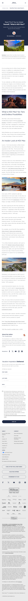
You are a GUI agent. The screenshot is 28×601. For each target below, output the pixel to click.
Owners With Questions (18, 433)
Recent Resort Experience (19, 443)
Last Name (4, 378)
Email (3, 384)
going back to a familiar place (9, 152)
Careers (3, 447)
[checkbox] (2, 391)
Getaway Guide (5, 8)
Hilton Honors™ (5, 443)
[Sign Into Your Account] (25, 2)
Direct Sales (16, 435)
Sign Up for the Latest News (14, 466)
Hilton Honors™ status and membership (11, 231)
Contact (16, 431)
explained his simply (7, 309)
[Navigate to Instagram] (19, 351)
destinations (16, 199)
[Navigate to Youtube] (15, 351)
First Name (4, 372)
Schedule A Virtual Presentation (17, 438)
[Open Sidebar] (2, 2)
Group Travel (4, 441)
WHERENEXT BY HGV (14, 476)
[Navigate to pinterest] (22, 351)
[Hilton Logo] (14, 490)
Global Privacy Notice (6, 454)
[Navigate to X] (12, 351)
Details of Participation (9, 553)
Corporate (4, 445)
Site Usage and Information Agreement (9, 461)
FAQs (3, 436)
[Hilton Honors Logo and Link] (14, 518)
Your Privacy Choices (8, 452)
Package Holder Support (18, 441)
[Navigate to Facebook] (9, 351)
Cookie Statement (5, 456)
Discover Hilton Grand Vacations (6, 434)
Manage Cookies (5, 459)
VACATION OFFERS (14, 471)
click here (20, 581)
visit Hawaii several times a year (16, 168)
